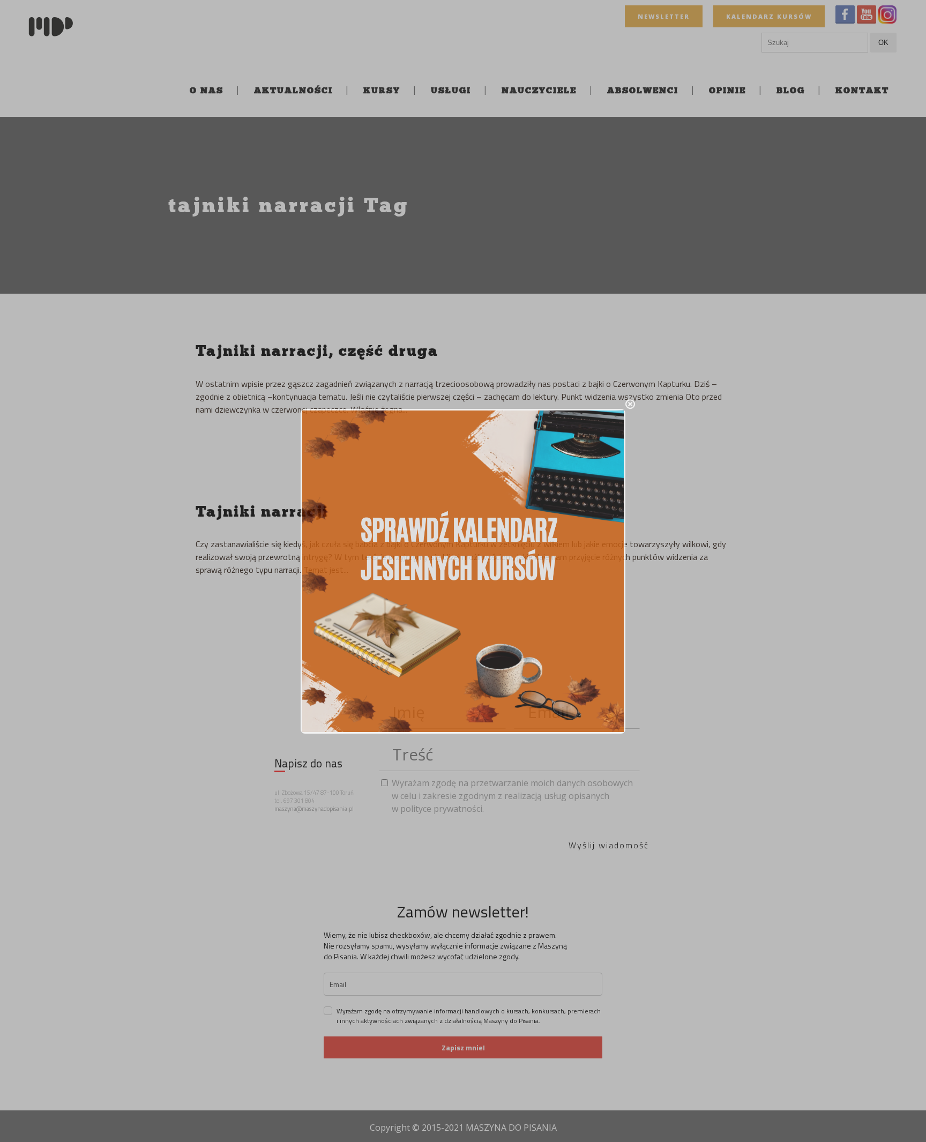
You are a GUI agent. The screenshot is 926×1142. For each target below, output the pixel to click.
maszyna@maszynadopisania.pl (314, 808)
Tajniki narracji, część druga (317, 350)
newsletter (664, 16)
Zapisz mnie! (463, 1047)
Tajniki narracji (262, 511)
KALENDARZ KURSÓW (769, 16)
